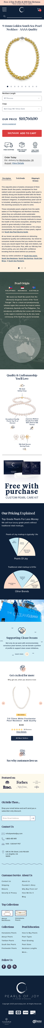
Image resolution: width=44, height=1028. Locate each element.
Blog (24, 897)
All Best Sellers (22, 738)
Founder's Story (28, 885)
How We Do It (28, 893)
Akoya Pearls (7, 937)
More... (25, 952)
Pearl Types (27, 937)
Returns (5, 889)
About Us (26, 881)
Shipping (5, 885)
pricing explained (9, 124)
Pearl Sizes (26, 944)
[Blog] (15, 967)
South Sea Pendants (16, 261)
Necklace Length (9, 93)
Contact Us (6, 881)
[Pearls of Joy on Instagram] (9, 967)
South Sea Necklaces (10, 258)
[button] (21, 729)
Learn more (19, 654)
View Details (18, 163)
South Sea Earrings (26, 258)
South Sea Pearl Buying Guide (16, 232)
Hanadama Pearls (9, 933)
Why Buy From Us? (30, 889)
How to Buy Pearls (29, 933)
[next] (40, 703)
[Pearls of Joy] (22, 9)
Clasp (4, 104)
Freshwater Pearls (9, 948)
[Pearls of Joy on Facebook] (4, 967)
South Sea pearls (30, 256)
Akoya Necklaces (6, 919)
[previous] (3, 703)
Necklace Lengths (29, 948)
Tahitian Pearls (8, 941)
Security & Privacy (9, 893)
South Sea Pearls (9, 944)
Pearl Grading (28, 941)
